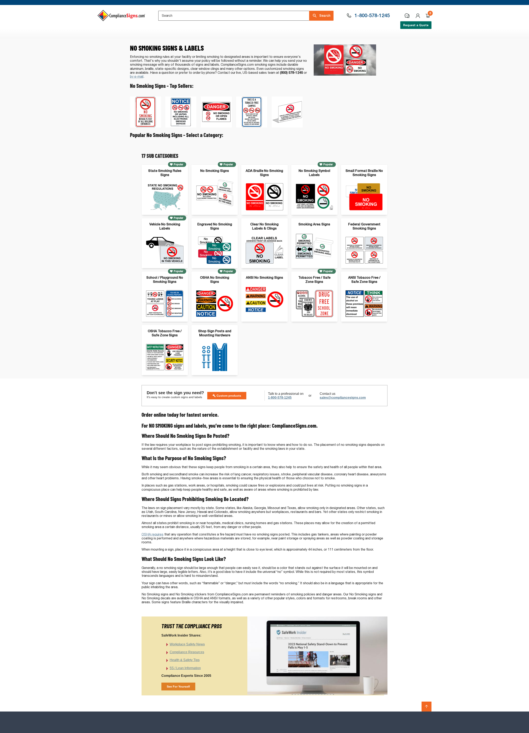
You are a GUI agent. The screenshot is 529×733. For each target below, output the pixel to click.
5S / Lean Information (185, 668)
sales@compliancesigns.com (343, 397)
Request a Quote (416, 25)
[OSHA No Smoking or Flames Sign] (216, 126)
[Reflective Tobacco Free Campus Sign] (251, 126)
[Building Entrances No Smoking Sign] (145, 126)
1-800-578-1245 (280, 397)
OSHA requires (152, 534)
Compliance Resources (187, 652)
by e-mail (136, 76)
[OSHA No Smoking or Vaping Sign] (180, 126)
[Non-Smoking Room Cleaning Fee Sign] (287, 126)
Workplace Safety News (187, 644)
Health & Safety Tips (185, 660)
